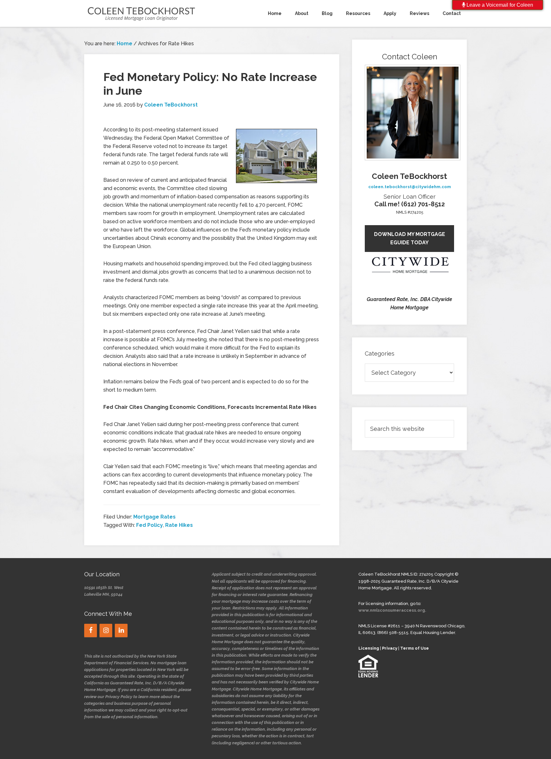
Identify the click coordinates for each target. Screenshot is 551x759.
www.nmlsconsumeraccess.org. (392, 610)
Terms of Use (414, 648)
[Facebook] (90, 630)
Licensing (368, 648)
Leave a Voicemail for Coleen (499, 5)
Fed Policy (149, 525)
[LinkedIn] (121, 630)
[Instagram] (105, 630)
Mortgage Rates (154, 517)
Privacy (389, 648)
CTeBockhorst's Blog (141, 13)
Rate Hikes (179, 525)
